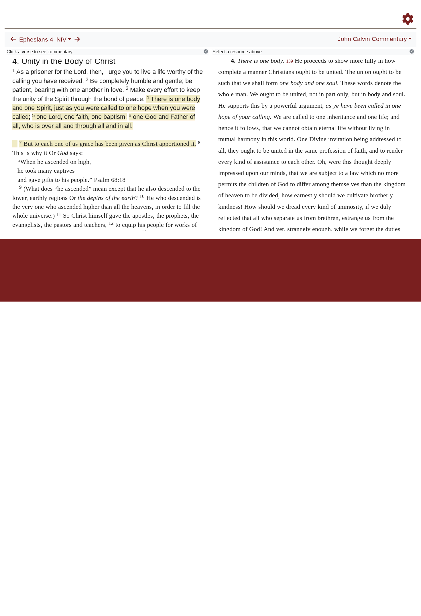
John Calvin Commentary (372, 39)
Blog (340, 11)
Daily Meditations (312, 11)
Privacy (236, 259)
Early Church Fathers (268, 11)
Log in (163, 259)
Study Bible (362, 11)
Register (405, 11)
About (210, 259)
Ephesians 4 (36, 39)
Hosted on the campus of (182, 284)
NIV (61, 39)
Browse (230, 11)
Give (259, 259)
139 (289, 61)
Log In (385, 11)
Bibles (199, 259)
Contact (248, 259)
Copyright (222, 259)
